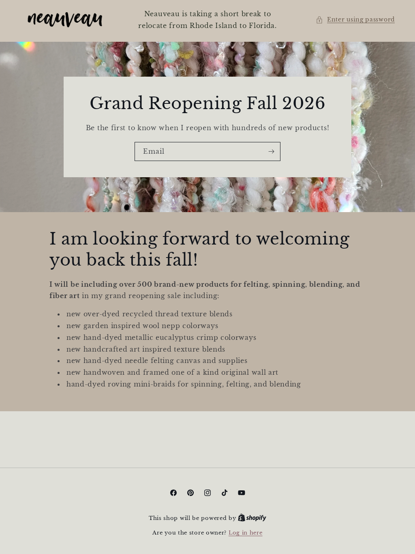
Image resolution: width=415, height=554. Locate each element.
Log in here (246, 532)
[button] (355, 20)
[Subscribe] (271, 151)
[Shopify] (252, 518)
